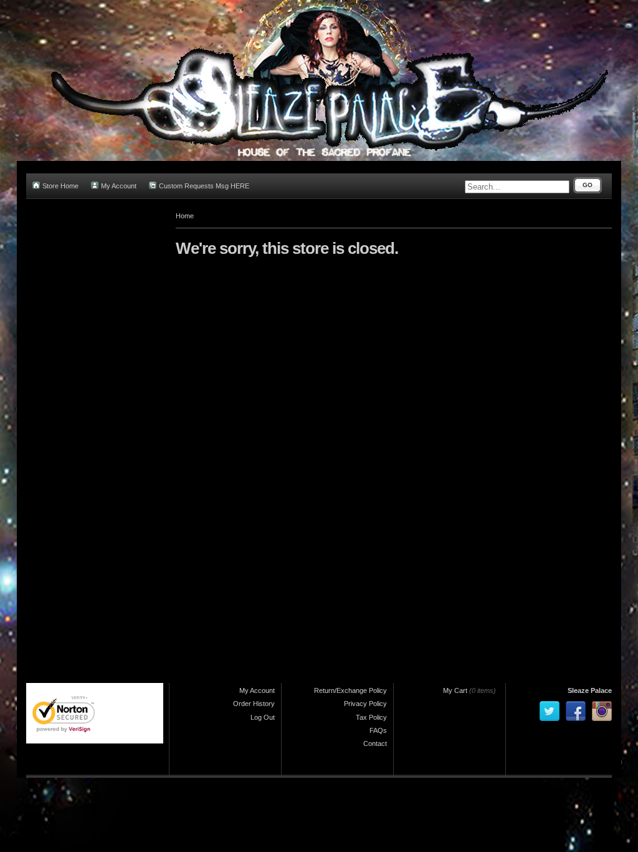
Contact (375, 743)
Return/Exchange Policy (350, 690)
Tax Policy (371, 717)
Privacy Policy (365, 703)
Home (185, 216)
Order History (254, 703)
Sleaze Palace (590, 690)
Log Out (262, 717)
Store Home (60, 186)
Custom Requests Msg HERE (204, 186)
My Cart (455, 690)
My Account (118, 186)
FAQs (378, 730)
